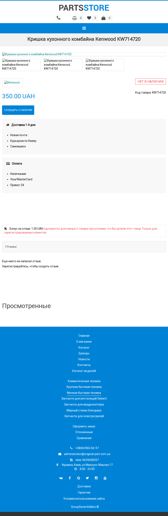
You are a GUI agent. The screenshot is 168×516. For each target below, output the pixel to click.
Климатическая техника (84, 381)
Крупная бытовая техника (84, 386)
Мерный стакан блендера (84, 410)
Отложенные (84, 432)
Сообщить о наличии (18, 110)
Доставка (84, 486)
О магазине (84, 341)
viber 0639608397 (87, 460)
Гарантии (84, 492)
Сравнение (84, 438)
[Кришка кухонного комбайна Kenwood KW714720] (84, 54)
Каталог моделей (84, 371)
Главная (84, 335)
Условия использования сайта (84, 498)
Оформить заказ (84, 426)
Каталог (84, 347)
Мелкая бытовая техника (84, 392)
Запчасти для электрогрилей (84, 416)
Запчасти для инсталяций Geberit (84, 398)
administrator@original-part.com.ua (87, 454)
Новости (84, 359)
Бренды (84, 353)
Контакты (84, 365)
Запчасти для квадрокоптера (84, 404)
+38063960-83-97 (87, 448)
